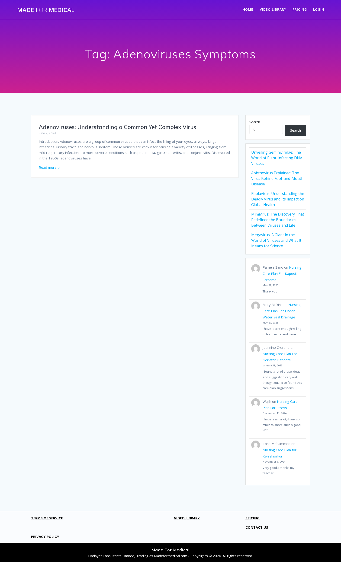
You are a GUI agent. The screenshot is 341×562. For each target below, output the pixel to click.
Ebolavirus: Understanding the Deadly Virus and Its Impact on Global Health (277, 199)
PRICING (300, 9)
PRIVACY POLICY (45, 536)
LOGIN (318, 9)
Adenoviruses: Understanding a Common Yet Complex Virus (117, 127)
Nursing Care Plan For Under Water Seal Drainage (282, 310)
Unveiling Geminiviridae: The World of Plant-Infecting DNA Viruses (276, 158)
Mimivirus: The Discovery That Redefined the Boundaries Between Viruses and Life (277, 220)
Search (254, 122)
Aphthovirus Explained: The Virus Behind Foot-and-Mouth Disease (277, 178)
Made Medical (45, 10)
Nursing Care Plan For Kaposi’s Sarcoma (282, 273)
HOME (248, 9)
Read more (48, 167)
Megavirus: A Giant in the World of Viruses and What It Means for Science (276, 240)
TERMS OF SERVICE (47, 518)
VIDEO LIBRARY (273, 9)
